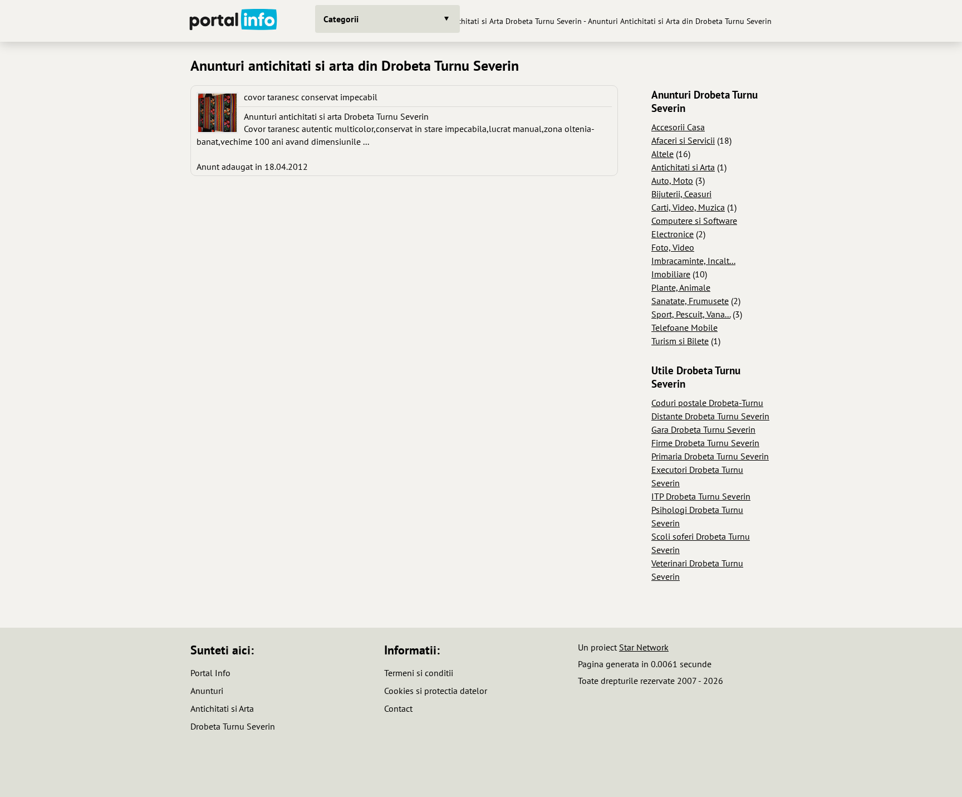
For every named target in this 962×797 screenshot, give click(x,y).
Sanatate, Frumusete (690, 300)
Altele (662, 153)
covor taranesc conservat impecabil (310, 96)
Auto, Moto (672, 180)
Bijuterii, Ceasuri (681, 193)
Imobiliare (670, 274)
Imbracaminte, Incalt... (693, 260)
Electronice (672, 233)
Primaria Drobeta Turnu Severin (710, 456)
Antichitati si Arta (683, 167)
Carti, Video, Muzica (688, 207)
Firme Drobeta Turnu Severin (705, 442)
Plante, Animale (680, 287)
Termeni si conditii (418, 672)
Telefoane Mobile (684, 327)
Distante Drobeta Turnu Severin (710, 416)
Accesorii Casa (678, 127)
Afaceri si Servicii (683, 140)
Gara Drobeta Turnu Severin (703, 429)
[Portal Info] (233, 21)
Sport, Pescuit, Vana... (690, 314)
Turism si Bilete (680, 340)
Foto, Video (672, 247)
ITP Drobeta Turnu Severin (700, 496)
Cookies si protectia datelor (435, 690)
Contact (398, 708)
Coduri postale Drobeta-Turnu (707, 402)
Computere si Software (694, 220)
